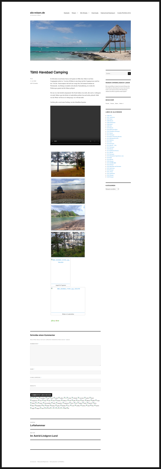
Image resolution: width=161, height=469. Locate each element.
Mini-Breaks (83, 13)
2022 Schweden (34, 83)
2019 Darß (109, 157)
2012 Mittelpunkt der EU (112, 138)
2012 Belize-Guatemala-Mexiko (114, 136)
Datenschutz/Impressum (108, 13)
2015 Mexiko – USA (111, 145)
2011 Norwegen (110, 135)
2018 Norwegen (110, 154)
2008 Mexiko (110, 120)
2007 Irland (109, 119)
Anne (31, 78)
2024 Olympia (110, 175)
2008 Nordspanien (111, 122)
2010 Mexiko (110, 127)
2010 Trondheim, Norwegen (113, 131)
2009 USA (109, 126)
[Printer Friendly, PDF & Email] (55, 321)
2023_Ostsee (110, 171)
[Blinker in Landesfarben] (68, 300)
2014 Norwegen (110, 143)
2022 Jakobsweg (111, 168)
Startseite (66, 13)
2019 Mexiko (110, 159)
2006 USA (109, 115)
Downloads (95, 13)
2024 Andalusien (111, 173)
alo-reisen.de (37, 12)
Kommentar (34, 344)
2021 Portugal (110, 164)
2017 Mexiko (110, 152)
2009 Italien (110, 124)
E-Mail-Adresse (36, 377)
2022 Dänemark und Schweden (114, 166)
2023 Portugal (110, 170)
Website (33, 386)
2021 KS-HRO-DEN (111, 163)
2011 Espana (110, 133)
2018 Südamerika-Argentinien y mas (115, 156)
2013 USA (109, 142)
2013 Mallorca (110, 140)
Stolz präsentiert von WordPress (57, 461)
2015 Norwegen (110, 147)
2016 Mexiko (110, 149)
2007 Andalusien (111, 117)
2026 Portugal (110, 177)
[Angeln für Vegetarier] (60, 271)
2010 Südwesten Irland (112, 129)
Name (32, 369)
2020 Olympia (110, 161)
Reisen (74, 13)
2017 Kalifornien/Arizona (113, 150)
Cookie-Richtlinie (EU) (124, 13)
